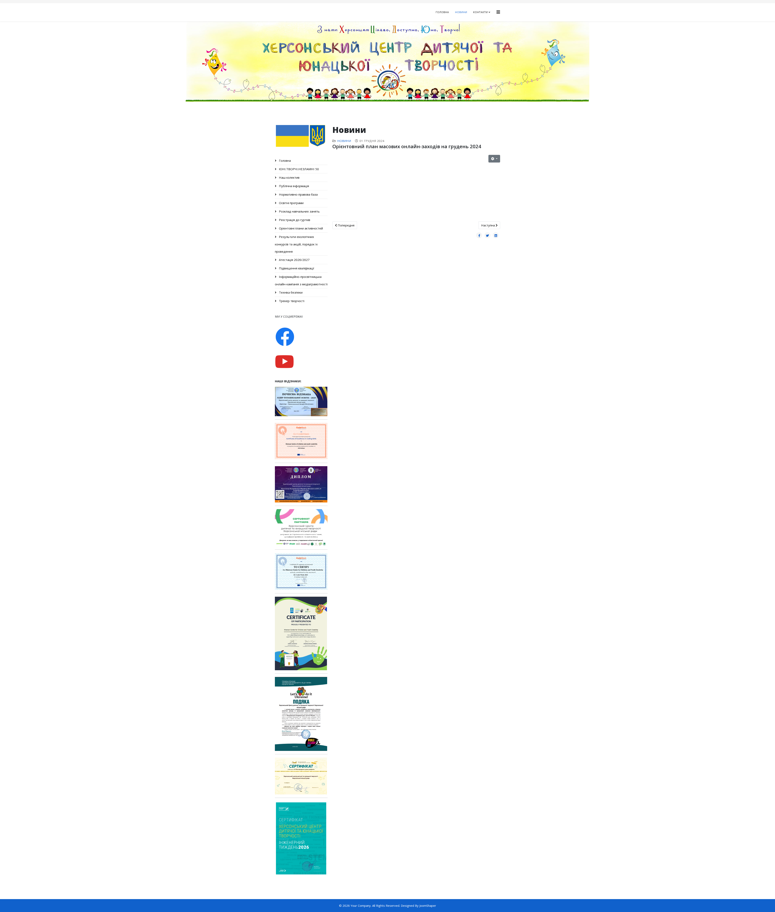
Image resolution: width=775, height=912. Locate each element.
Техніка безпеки (290, 292)
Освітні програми (291, 203)
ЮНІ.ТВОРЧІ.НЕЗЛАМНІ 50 (298, 169)
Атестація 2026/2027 (294, 260)
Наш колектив (289, 177)
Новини (461, 12)
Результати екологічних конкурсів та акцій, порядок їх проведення (296, 244)
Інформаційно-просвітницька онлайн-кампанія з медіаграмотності (301, 280)
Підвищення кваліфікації (296, 268)
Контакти (480, 12)
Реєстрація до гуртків (294, 220)
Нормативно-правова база (298, 194)
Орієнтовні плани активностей (300, 228)
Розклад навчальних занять (299, 211)
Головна (442, 12)
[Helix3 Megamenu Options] (498, 12)
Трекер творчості (291, 301)
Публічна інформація (293, 186)
